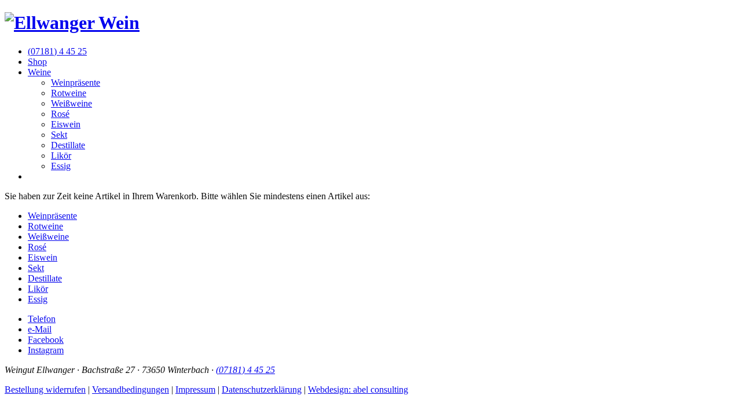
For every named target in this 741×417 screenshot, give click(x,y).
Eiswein (65, 124)
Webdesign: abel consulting (358, 389)
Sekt (59, 135)
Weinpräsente (75, 82)
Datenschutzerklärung (262, 389)
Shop (37, 62)
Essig (61, 166)
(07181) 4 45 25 (57, 51)
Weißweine (71, 103)
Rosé (60, 114)
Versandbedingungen (130, 389)
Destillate (68, 145)
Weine (39, 72)
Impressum (195, 389)
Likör (61, 155)
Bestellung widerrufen (45, 389)
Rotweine (68, 93)
